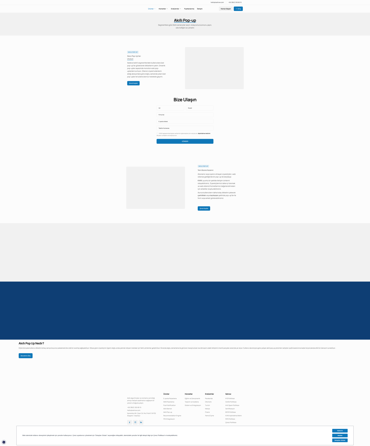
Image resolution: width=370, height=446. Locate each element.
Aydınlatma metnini (204, 133)
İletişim (199, 9)
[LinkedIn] (141, 422)
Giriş (239, 9)
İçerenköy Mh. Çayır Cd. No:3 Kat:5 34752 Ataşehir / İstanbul (141, 414)
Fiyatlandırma (189, 9)
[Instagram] (135, 422)
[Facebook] (129, 422)
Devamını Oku (26, 356)
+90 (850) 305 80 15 (235, 2)
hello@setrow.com (217, 2)
